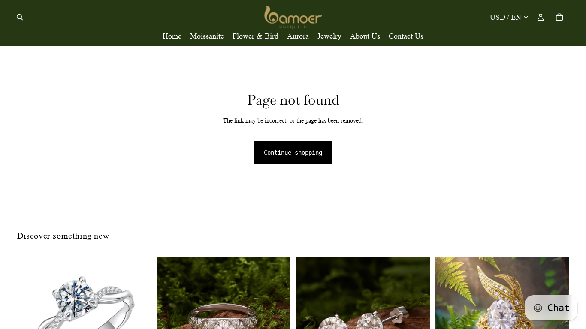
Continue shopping (293, 152)
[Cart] (559, 17)
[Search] (19, 17)
